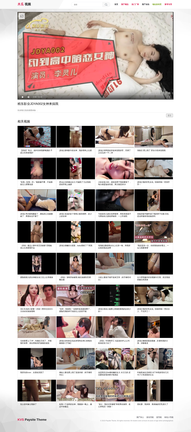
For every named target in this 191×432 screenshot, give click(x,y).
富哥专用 (168, 4)
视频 (24, 4)
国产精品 (125, 4)
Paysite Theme (32, 419)
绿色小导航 (168, 417)
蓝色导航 (150, 417)
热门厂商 (135, 4)
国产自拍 (145, 4)
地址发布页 (157, 4)
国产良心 (140, 417)
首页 (116, 4)
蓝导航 (159, 417)
